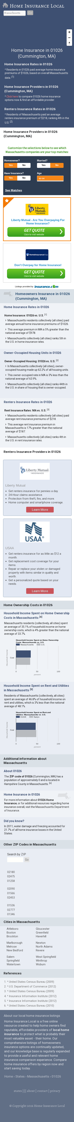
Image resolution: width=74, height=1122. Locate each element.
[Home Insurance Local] (6, 5)
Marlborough (14, 942)
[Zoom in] (69, 32)
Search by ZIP (16, 854)
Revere (40, 950)
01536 (11, 905)
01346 (11, 914)
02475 (11, 876)
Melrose (12, 946)
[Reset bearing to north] (69, 43)
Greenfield (42, 932)
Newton (41, 942)
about (31, 1091)
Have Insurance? (14, 173)
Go (30, 13)
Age (39, 173)
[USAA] (35, 532)
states (18, 1091)
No (23, 165)
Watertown (13, 964)
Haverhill (41, 936)
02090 (11, 888)
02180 (11, 872)
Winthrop (41, 960)
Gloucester (43, 928)
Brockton (12, 936)
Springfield (13, 960)
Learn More (40, 510)
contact (42, 1091)
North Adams (44, 946)
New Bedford (15, 950)
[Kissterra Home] (37, 254)
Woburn (41, 964)
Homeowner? (12, 160)
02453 (11, 897)
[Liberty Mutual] (37, 209)
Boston (11, 932)
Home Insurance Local (37, 5)
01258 (11, 880)
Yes (11, 165)
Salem (10, 956)
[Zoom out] (69, 37)
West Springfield (46, 956)
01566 (11, 893)
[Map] (37, 33)
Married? (42, 160)
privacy (55, 1091)
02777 (11, 909)
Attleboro (12, 928)
